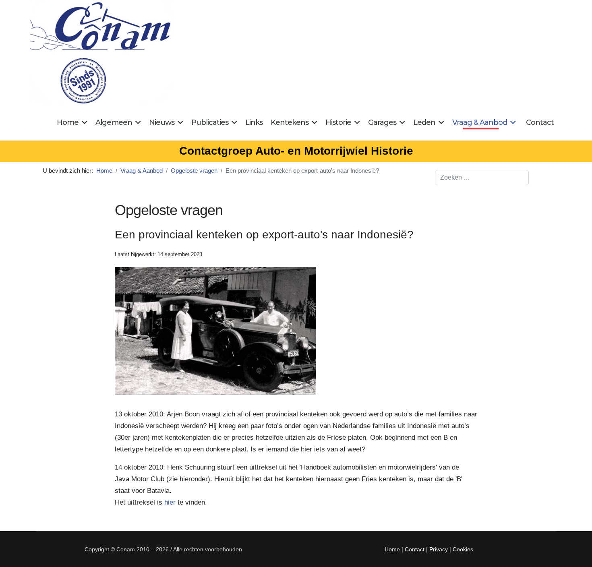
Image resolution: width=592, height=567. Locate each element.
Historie (338, 122)
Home (68, 122)
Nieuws (161, 122)
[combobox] (482, 177)
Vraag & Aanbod (479, 122)
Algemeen (113, 122)
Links (254, 122)
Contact (540, 122)
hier (170, 502)
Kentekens (289, 122)
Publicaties (209, 122)
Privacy (438, 549)
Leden (424, 122)
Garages (382, 122)
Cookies (463, 549)
